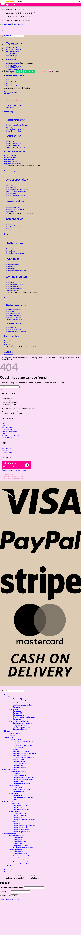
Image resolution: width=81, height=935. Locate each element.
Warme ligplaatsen (15, 850)
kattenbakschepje (19, 763)
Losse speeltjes (13, 785)
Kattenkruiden (18, 707)
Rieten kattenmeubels (20, 862)
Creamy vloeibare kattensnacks (24, 717)
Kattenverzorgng (14, 739)
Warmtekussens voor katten (23, 856)
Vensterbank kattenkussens (23, 848)
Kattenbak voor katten (21, 751)
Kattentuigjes (17, 817)
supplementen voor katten (22, 705)
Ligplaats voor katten (16, 305)
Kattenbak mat (18, 765)
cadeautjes (8, 354)
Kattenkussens (18, 844)
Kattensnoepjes (18, 715)
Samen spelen (14, 218)
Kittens (7, 93)
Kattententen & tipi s (20, 842)
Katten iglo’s (17, 840)
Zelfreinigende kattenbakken (23, 757)
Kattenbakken (13, 135)
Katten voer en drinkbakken (18, 721)
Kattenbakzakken (19, 767)
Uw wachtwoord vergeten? (10, 899)
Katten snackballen (20, 729)
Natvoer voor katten (20, 701)
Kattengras (17, 719)
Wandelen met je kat (15, 811)
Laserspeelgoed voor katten (23, 797)
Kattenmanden (10, 298)
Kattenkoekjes (18, 713)
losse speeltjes (15, 201)
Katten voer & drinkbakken (22, 723)
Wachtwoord (5, 891)
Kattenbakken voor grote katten (24, 753)
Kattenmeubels (11, 336)
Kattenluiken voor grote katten (24, 825)
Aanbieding (8, 352)
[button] (8, 872)
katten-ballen (17, 787)
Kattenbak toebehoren (14, 151)
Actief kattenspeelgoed (17, 771)
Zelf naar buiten (16, 276)
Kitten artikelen (14, 733)
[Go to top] (1, 687)
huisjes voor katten (19, 860)
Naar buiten (9, 234)
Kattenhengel (17, 795)
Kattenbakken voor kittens (22, 755)
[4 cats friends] (11, 24)
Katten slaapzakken (20, 854)
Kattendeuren (13, 821)
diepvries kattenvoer (20, 703)
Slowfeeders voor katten (21, 727)
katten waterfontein (20, 725)
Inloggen (14, 895)
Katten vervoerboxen (20, 805)
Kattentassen (17, 807)
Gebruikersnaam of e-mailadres (12, 887)
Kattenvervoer (16, 243)
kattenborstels (18, 747)
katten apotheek (19, 743)
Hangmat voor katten (20, 846)
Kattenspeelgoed (11, 171)
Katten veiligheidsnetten (21, 832)
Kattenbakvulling (19, 761)
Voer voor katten (14, 43)
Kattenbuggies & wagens (22, 809)
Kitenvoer (12, 735)
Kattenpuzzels (18, 781)
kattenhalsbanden (19, 813)
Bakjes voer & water (15, 76)
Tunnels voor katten (20, 775)
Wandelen (13, 258)
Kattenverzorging (15, 119)
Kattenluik (16, 823)
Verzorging (8, 112)
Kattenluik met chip (20, 828)
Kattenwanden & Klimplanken (23, 777)
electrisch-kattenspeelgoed (23, 779)
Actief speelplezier (18, 179)
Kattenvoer (8, 36)
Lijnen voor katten (19, 815)
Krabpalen (16, 773)
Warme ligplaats (13, 323)
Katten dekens (18, 852)
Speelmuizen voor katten (21, 789)
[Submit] (1, 389)
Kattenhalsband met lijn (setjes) (24, 819)
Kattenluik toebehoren (21, 830)
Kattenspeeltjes (18, 791)
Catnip (15, 799)
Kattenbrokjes (18, 699)
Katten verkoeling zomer (22, 783)
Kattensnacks (13, 709)
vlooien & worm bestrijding (22, 745)
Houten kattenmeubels (21, 864)
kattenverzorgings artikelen (23, 741)
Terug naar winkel (10, 92)
